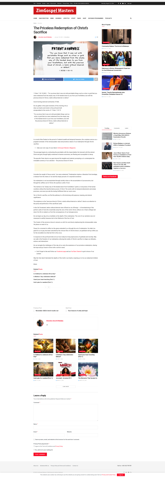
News (52, 18)
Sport (73, 18)
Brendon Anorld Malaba (45, 37)
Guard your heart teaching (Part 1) (44, 279)
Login (130, 3)
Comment (37, 402)
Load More (66, 386)
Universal (106, 42)
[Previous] (45, 287)
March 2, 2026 (60, 380)
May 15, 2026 (37, 380)
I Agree (121, 474)
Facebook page (61, 251)
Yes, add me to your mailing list (44, 450)
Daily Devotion (43, 18)
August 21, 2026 (107, 48)
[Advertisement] (110, 10)
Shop (71, 3)
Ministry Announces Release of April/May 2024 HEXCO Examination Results (122, 135)
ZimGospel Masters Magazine (66, 148)
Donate (44, 3)
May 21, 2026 (82, 359)
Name (36, 424)
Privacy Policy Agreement (41, 444)
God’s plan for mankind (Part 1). (43, 282)
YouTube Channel (76, 251)
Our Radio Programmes (95, 18)
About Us (36, 465)
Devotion (40, 23)
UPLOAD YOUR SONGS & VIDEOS (81, 3)
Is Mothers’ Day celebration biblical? (45, 276)
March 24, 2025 (82, 380)
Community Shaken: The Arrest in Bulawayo (115, 46)
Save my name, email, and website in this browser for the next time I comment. (57, 439)
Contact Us (75, 465)
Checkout (39, 3)
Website (69, 432)
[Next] (49, 287)
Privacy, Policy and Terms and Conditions (61, 465)
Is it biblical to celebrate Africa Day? (45, 274)
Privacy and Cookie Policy (109, 474)
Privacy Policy (66, 3)
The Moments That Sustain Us (87, 378)
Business (58, 18)
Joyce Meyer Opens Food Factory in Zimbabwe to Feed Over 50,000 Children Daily (122, 154)
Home (48, 3)
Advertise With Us (44, 465)
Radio (79, 18)
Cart (34, 3)
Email (36, 432)
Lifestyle (66, 18)
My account (53, 3)
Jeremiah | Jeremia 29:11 (64, 378)
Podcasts (59, 3)
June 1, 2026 (37, 359)
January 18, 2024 (58, 37)
